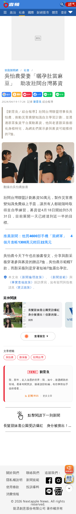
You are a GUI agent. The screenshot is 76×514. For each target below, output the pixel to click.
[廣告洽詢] (69, 478)
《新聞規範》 (59, 277)
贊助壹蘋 (15, 97)
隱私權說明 (13, 480)
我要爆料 (26, 97)
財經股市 (43, 12)
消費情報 (12, 494)
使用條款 (12, 487)
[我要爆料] (69, 469)
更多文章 (47, 396)
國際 (31, 12)
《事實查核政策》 (21, 282)
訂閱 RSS (33, 396)
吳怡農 (9, 357)
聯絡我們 (32, 473)
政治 (13, 12)
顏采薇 (23, 357)
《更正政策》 (24, 287)
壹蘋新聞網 (11, 70)
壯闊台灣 (38, 357)
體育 (55, 12)
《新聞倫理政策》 (32, 277)
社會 (22, 12)
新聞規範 (32, 480)
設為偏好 (5, 97)
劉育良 (37, 101)
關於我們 (12, 473)
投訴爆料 (32, 487)
